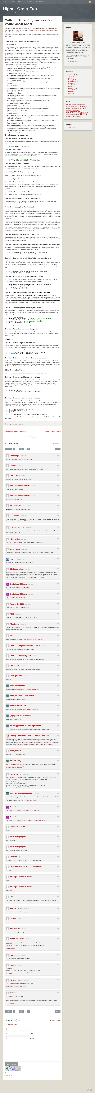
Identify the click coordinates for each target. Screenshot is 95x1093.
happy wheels (15, 751)
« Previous (9, 449)
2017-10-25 (23, 455)
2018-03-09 (28, 527)
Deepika (13, 965)
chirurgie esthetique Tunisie (21, 877)
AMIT (12, 614)
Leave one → (56, 443)
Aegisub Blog (71, 127)
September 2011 (72, 83)
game (72, 106)
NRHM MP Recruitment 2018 (29, 617)
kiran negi (14, 559)
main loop (79, 108)
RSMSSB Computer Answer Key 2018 (25, 646)
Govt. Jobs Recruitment (24, 587)
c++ (71, 104)
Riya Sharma (15, 928)
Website (32, 1038)
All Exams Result (17, 506)
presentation (76, 110)
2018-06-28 (44, 725)
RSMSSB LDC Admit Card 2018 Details (37, 820)
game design (78, 106)
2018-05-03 (17, 635)
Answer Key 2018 (17, 604)
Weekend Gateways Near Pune (14, 767)
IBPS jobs (22, 699)
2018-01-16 (33, 485)
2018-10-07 (29, 837)
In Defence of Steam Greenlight (52, 431)
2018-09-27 (28, 827)
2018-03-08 (23, 515)
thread (77, 114)
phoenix (71, 110)
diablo (73, 104)
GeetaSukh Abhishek (18, 584)
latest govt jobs (16, 676)
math (26, 423)
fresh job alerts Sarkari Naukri (22, 696)
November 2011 (72, 81)
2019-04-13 (26, 908)
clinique (13, 918)
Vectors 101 (38, 30)
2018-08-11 (37, 793)
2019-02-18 (46, 867)
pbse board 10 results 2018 (31, 709)
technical (74, 114)
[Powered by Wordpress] (88, 1090)
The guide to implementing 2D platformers (15, 431)
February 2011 (72, 88)
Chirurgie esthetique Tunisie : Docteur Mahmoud (29, 736)
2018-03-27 (24, 549)
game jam (85, 106)
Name (32, 1029)
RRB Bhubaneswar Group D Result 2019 (26, 867)
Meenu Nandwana (17, 938)
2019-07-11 (24, 955)
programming (31, 423)
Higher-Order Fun (20, 8)
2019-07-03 (28, 938)
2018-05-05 (43, 645)
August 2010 (71, 90)
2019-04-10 (16, 897)
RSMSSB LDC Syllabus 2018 (33, 810)
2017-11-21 (24, 475)
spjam (67, 114)
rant (81, 112)
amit (11, 636)
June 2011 (71, 85)
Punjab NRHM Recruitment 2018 (35, 639)
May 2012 (70, 78)
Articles (20, 1)
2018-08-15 (20, 807)
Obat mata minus (17, 569)
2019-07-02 (24, 928)
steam (70, 114)
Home (4, 1)
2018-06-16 (34, 715)
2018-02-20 (27, 505)
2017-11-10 (21, 465)
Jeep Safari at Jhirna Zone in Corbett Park (28, 689)
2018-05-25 (26, 675)
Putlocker (14, 466)
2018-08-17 (20, 817)
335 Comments (56, 423)
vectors (72, 116)
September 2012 (72, 75)
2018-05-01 (30, 584)
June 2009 (71, 93)
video (77, 116)
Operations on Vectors (14, 32)
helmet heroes (15, 774)
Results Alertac (16, 908)
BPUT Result (15, 476)
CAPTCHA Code (9, 1075)
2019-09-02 (20, 965)
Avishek (13, 807)
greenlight (68, 108)
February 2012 (72, 80)
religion (85, 112)
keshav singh (15, 857)
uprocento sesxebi (17, 827)
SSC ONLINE (9, 973)
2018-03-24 (23, 539)
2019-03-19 (36, 877)
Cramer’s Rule (16, 404)
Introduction (32, 30)
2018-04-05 (27, 569)
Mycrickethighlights (18, 837)
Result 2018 (14, 666)
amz (7, 423)
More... (67, 63)
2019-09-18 (20, 993)
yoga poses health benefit (20, 716)
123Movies (28, 520)
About (12, 1)
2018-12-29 (24, 857)
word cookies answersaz (20, 486)
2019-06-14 (20, 918)
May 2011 (70, 86)
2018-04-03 (21, 559)
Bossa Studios (77, 56)
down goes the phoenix (80, 104)
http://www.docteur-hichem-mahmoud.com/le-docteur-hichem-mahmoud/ (35, 744)
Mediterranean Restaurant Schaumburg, (16, 986)
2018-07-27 (25, 760)
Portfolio (39, 1)
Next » (58, 449)
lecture (75, 108)
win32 (79, 116)
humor (72, 108)
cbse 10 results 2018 (18, 706)
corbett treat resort (17, 686)
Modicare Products (31, 800)
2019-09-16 (26, 980)
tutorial (36, 423)
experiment (68, 106)
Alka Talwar (14, 624)
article (68, 104)
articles (23, 423)
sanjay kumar (15, 549)
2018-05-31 (30, 705)
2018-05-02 (27, 604)
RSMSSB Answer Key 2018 (20, 656)
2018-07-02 (52, 735)
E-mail (32, 1033)
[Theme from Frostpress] (91, 1090)
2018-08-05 (25, 774)
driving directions (17, 527)
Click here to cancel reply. (11, 1024)
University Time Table (24, 459)
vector (23, 424)
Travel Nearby (15, 761)
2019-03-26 (36, 887)
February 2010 (72, 91)
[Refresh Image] (6, 1072)
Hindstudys (14, 456)
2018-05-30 (29, 685)
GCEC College (10, 1003)
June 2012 (71, 76)
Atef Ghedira (15, 955)
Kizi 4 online (15, 539)
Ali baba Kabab (16, 980)
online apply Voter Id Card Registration (25, 726)
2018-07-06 (25, 750)
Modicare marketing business (21, 793)
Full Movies (14, 516)
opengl (67, 110)
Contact (29, 1)
